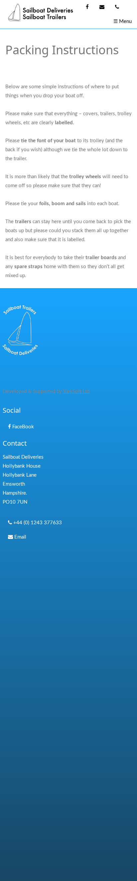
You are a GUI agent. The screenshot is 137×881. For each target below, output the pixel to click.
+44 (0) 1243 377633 (37, 522)
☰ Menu (122, 21)
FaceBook (22, 426)
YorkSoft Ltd (76, 391)
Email (19, 537)
